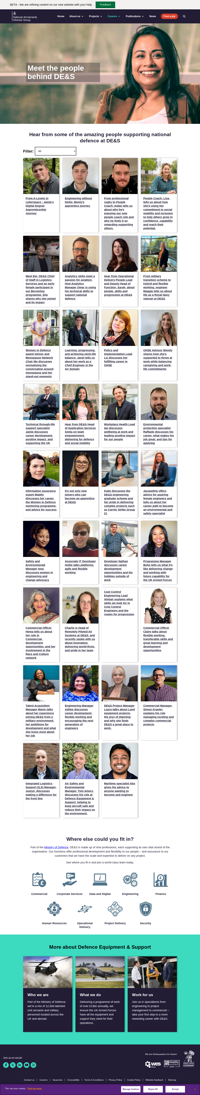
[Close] (195, 1089)
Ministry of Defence (56, 847)
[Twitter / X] (13, 1065)
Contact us (29, 1080)
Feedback (105, 4)
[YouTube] (26, 1065)
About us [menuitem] (74, 16)
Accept (175, 1089)
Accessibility (73, 1080)
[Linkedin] (19, 1065)
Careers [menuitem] (112, 16)
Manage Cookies (131, 1089)
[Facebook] (6, 1065)
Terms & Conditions (94, 1080)
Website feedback (154, 1080)
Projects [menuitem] (94, 16)
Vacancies (57, 1080)
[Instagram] (33, 1065)
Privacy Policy (115, 1080)
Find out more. (35, 1088)
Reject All (153, 1089)
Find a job (169, 16)
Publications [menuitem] (133, 16)
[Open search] (184, 16)
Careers (44, 1080)
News (152, 16)
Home (60, 16)
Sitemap (172, 1080)
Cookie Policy (133, 1080)
